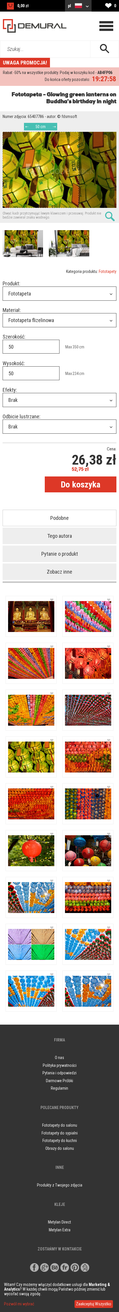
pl (70, 5)
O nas (59, 1057)
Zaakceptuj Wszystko (93, 1304)
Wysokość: (14, 363)
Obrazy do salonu (59, 1148)
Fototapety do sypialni (60, 1133)
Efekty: (10, 390)
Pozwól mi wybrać (19, 1304)
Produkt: (11, 283)
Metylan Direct (59, 1222)
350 (75, 347)
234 (75, 373)
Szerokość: (14, 337)
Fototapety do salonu (59, 1125)
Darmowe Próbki (59, 1080)
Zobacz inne (59, 572)
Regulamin (59, 1088)
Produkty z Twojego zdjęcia (59, 1185)
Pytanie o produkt (59, 554)
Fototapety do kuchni (59, 1140)
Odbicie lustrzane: (21, 416)
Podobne (59, 518)
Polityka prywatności (60, 1065)
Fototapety (107, 271)
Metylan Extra (59, 1230)
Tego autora (59, 536)
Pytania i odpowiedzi (59, 1073)
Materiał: (12, 310)
